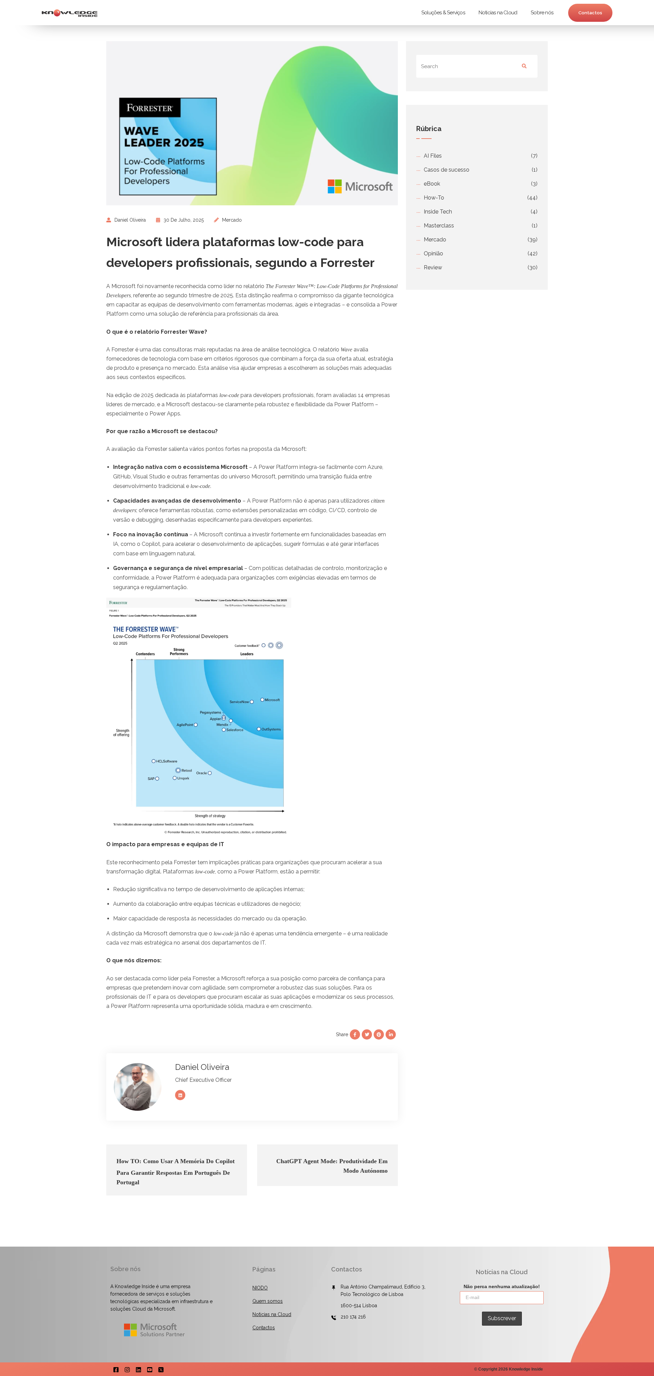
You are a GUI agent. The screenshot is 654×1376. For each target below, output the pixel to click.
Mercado (232, 220)
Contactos (590, 12)
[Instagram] (127, 1369)
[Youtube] (149, 1369)
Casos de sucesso (446, 170)
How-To (434, 197)
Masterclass (439, 225)
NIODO (260, 1288)
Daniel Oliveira (130, 220)
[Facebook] (116, 1369)
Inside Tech (438, 211)
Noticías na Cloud (498, 13)
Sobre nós (542, 13)
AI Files (433, 156)
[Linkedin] (138, 1369)
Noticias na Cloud (271, 1314)
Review (433, 267)
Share (342, 1034)
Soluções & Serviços (443, 13)
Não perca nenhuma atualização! (502, 1286)
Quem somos (267, 1301)
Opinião (433, 253)
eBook (432, 183)
